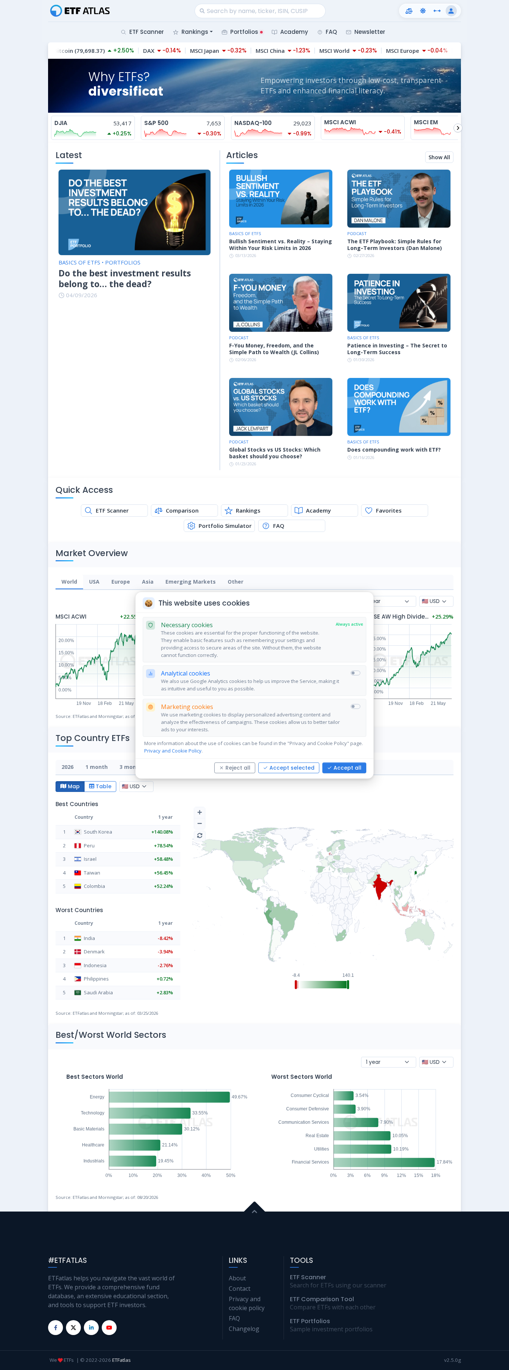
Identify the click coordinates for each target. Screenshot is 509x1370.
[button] (409, 10)
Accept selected (291, 767)
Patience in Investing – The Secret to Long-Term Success (397, 348)
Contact (239, 1288)
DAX (139, 50)
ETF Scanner (308, 1277)
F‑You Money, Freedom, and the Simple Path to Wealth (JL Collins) (274, 348)
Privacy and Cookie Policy (173, 750)
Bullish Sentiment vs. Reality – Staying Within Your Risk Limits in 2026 (280, 244)
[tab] (69, 582)
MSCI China (260, 50)
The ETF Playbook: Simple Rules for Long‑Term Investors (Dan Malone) (394, 244)
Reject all (237, 767)
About (237, 1278)
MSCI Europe (393, 50)
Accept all (347, 767)
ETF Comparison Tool (322, 1299)
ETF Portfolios (310, 1321)
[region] (254, 582)
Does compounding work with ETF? (394, 449)
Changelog (244, 1329)
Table (103, 786)
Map (74, 786)
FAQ (234, 1318)
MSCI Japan (194, 50)
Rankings (194, 32)
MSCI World (325, 50)
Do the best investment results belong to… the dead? (125, 278)
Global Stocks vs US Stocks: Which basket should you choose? (274, 452)
